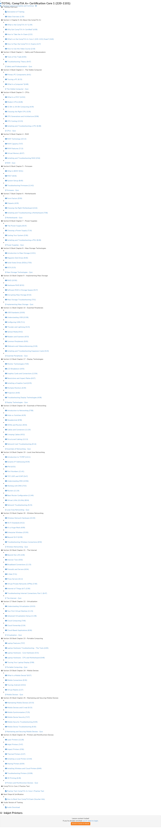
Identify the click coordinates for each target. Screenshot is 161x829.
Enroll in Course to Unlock (80, 824)
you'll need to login (90, 821)
